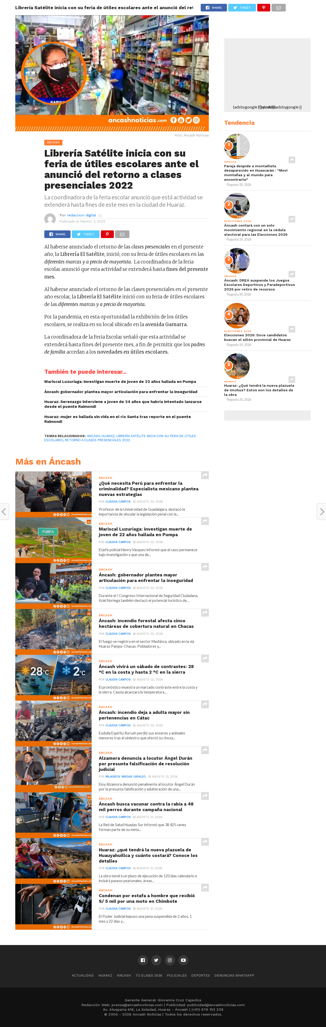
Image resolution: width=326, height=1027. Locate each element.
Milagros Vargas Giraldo (125, 776)
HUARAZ (108, 436)
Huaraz (105, 975)
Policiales (177, 975)
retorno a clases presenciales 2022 (97, 440)
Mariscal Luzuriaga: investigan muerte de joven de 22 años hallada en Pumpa (120, 381)
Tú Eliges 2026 (148, 975)
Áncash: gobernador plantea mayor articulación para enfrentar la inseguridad (120, 392)
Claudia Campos (118, 501)
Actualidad (83, 975)
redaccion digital (81, 215)
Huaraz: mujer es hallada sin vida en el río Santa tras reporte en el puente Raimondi (117, 419)
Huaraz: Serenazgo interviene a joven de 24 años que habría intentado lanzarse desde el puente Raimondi (123, 404)
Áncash (124, 975)
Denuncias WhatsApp (234, 975)
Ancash (93, 436)
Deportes (200, 975)
